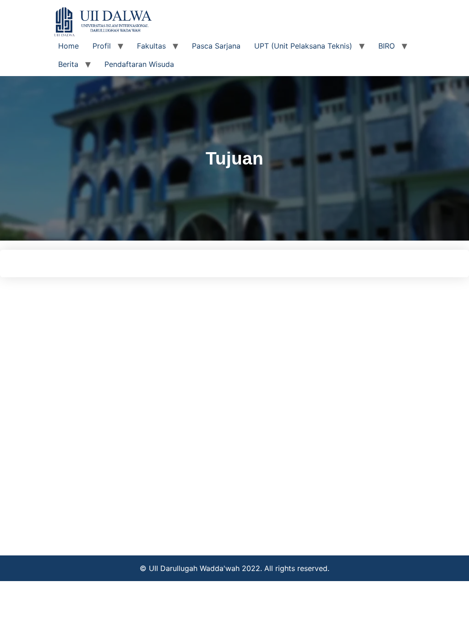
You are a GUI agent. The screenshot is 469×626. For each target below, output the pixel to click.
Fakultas (151, 45)
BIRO (386, 45)
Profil (102, 45)
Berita (68, 64)
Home (68, 45)
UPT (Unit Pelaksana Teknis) (303, 45)
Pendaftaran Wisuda (139, 64)
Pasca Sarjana (216, 45)
